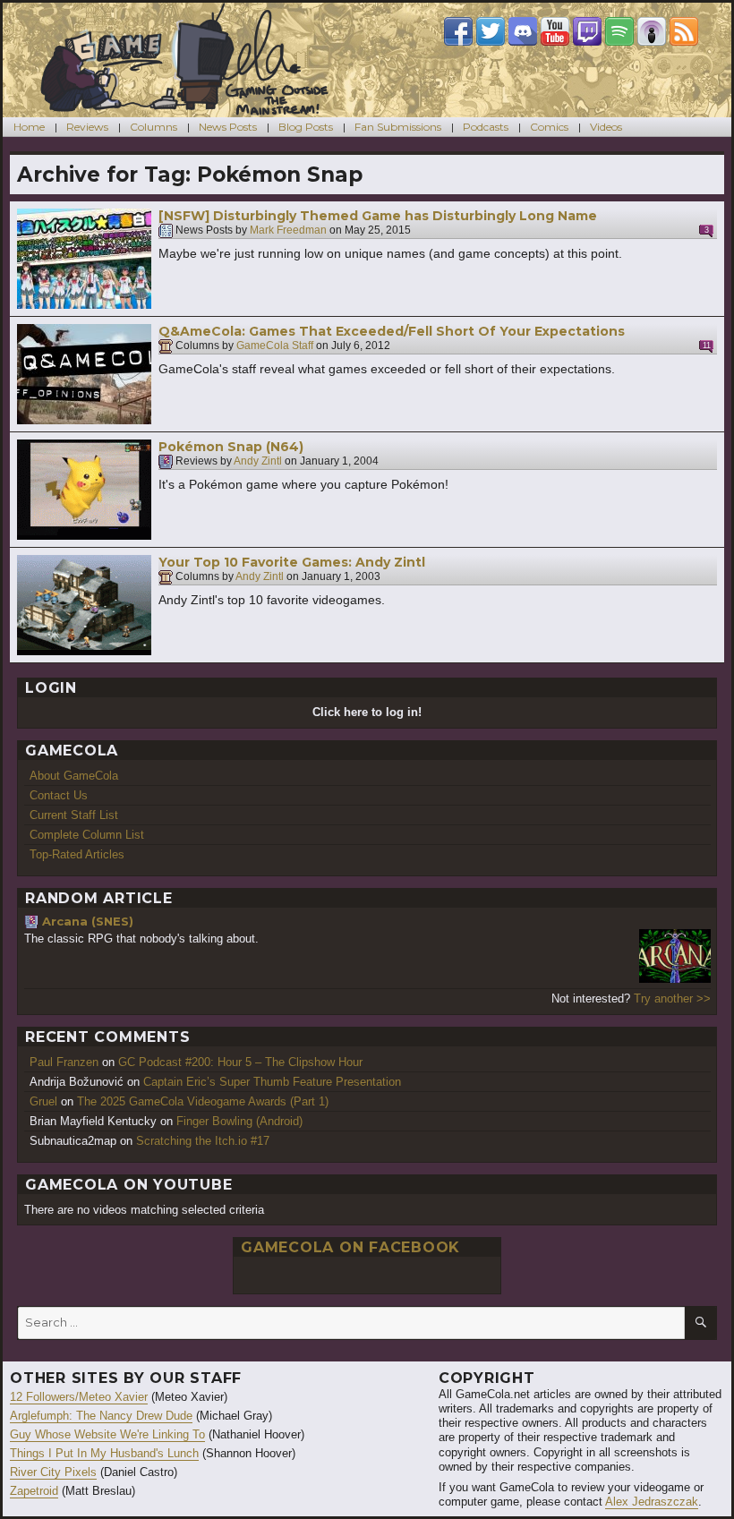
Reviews (87, 126)
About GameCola (74, 775)
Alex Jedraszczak (651, 1501)
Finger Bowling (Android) (239, 1121)
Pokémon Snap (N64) (230, 447)
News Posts (228, 126)
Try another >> (672, 998)
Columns (153, 126)
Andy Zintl (258, 462)
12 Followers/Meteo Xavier (79, 1397)
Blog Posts (305, 126)
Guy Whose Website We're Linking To (107, 1434)
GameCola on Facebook (350, 1247)
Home (29, 126)
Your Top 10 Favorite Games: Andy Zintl (291, 562)
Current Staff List (74, 815)
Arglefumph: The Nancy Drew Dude (101, 1415)
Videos (606, 126)
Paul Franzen (64, 1062)
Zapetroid (34, 1491)
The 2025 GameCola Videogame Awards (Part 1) (203, 1101)
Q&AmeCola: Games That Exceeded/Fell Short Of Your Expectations (391, 331)
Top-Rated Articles (77, 854)
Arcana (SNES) (87, 921)
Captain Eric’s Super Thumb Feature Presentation (272, 1081)
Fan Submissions (397, 126)
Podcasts (485, 126)
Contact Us (59, 795)
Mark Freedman (288, 231)
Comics (549, 126)
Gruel (43, 1101)
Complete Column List (87, 834)
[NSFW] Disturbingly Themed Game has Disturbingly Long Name (377, 216)
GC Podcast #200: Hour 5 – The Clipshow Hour (240, 1062)
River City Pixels (53, 1472)
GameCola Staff (274, 346)
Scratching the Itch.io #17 (202, 1141)
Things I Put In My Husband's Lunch (104, 1453)
